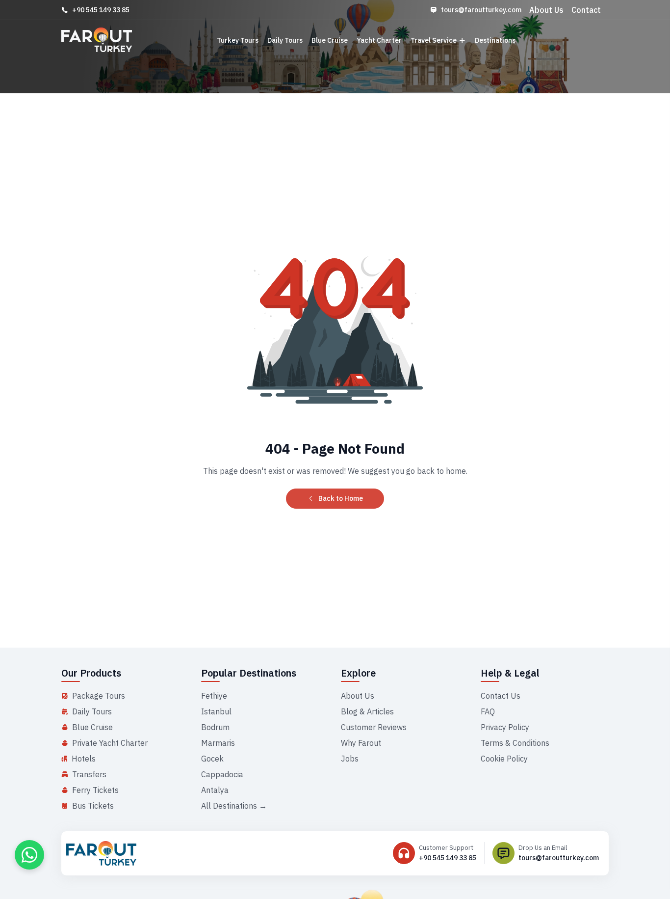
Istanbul (216, 711)
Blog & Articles (367, 711)
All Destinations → (234, 806)
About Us (546, 10)
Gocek (212, 758)
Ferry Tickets (95, 790)
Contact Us (500, 696)
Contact (586, 10)
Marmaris (218, 743)
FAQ (488, 711)
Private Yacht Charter (110, 743)
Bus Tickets (93, 806)
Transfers (89, 774)
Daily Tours (285, 40)
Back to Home (340, 498)
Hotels (84, 758)
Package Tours (98, 696)
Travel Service (434, 40)
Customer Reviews (374, 727)
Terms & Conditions (515, 743)
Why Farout (361, 743)
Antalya (215, 790)
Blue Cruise (329, 40)
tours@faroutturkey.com (481, 9)
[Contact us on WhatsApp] (29, 855)
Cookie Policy (504, 758)
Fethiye (214, 696)
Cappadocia (222, 774)
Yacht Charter (379, 40)
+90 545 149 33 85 (100, 9)
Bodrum (215, 727)
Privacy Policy (505, 727)
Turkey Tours (237, 40)
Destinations (495, 40)
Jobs (350, 758)
